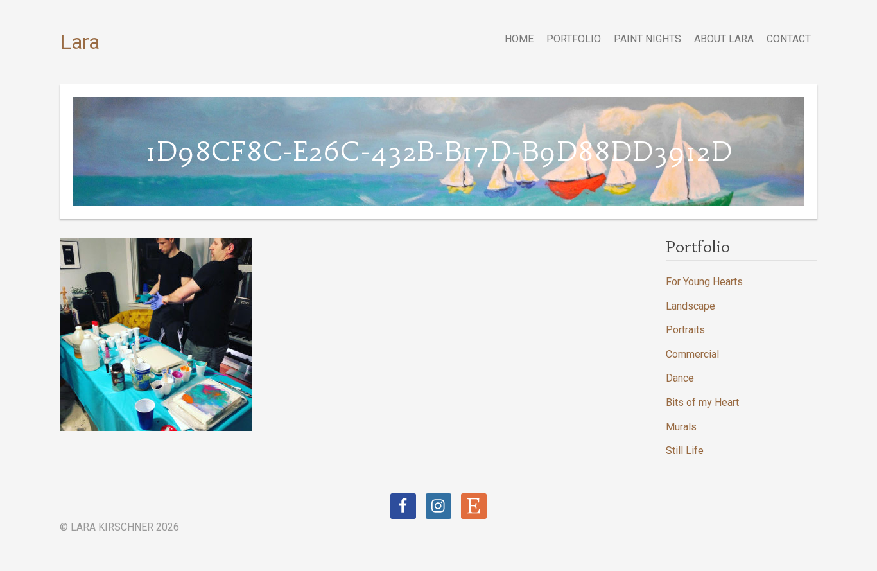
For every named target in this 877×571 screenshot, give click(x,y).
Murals (681, 427)
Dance (680, 378)
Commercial (692, 354)
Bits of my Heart (702, 402)
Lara (80, 42)
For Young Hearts (704, 282)
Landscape (690, 306)
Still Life (685, 450)
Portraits (685, 330)
